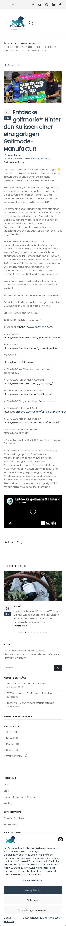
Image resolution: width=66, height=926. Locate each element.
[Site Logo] (18, 23)
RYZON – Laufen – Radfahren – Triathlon (29, 693)
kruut (17, 606)
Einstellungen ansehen (33, 910)
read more (19, 625)
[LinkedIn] (53, 4)
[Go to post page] (33, 586)
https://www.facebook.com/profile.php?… (29, 394)
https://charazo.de (43, 401)
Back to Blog (14, 65)
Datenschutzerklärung (35, 917)
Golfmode (9, 162)
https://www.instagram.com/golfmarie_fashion (32, 337)
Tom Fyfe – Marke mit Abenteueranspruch (30, 702)
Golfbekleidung (31, 158)
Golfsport (20, 162)
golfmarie (45, 158)
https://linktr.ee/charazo (18, 362)
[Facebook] (60, 4)
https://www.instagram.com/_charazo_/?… (30, 383)
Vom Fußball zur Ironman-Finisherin (27, 683)
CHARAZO (11, 732)
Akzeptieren (33, 890)
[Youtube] (39, 4)
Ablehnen (33, 900)
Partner (18, 155)
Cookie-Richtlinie (14, 818)
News (10, 155)
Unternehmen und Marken (19, 797)
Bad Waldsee (15, 158)
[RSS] (32, 4)
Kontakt (8, 803)
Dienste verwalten (32, 880)
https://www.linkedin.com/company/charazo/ (31, 422)
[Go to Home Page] (5, 43)
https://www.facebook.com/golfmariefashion (31, 348)
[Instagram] (46, 4)
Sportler (10, 750)
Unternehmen (14, 755)
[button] (60, 839)
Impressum (56, 917)
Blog (6, 791)
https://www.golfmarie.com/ (36, 327)
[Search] (58, 668)
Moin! (7, 784)
